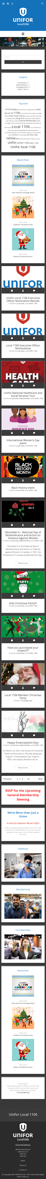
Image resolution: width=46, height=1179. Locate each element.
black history (19, 116)
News (23, 1160)
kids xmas (36, 123)
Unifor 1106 (21, 89)
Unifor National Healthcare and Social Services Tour (23, 372)
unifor (12, 142)
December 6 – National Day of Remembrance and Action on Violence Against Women (23, 511)
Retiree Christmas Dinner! (23, 256)
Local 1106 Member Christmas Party (23, 674)
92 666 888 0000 (24, 1092)
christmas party (10, 118)
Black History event (23, 466)
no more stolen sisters (23, 132)
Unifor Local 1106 (23, 1114)
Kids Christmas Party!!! (23, 582)
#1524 (8, 109)
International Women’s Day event (23, 419)
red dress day (32, 135)
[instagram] (12, 3)
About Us (23, 1165)
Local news (22, 83)
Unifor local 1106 (23, 147)
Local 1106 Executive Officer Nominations (23, 324)
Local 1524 (33, 127)
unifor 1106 (33, 143)
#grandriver (32, 110)
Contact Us (23, 1170)
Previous (7, 779)
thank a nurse (35, 139)
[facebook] (8, 3)
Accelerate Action (26, 113)
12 (28, 779)
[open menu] (23, 34)
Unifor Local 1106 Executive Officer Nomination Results (23, 277)
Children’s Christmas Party (23, 224)
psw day (23, 135)
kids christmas (27, 123)
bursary (27, 116)
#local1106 (9, 113)
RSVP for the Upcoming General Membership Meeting (23, 795)
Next (40, 779)
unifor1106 (23, 142)
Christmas (38, 116)
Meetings (20, 130)
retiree (10, 138)
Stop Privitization (25, 139)
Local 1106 (21, 126)
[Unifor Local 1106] (23, 24)
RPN (17, 139)
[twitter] (3, 3)
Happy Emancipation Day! (23, 721)
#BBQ (14, 109)
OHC (19, 135)
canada (32, 116)
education (27, 118)
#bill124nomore (22, 110)
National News (21, 85)
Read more (24, 562)
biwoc (11, 116)
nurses (15, 135)
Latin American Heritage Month (23, 192)
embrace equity (13, 121)
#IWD (38, 109)
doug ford (20, 118)
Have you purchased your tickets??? (23, 626)
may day (14, 130)
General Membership (27, 120)
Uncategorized (21, 87)
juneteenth (19, 123)
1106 (17, 113)
